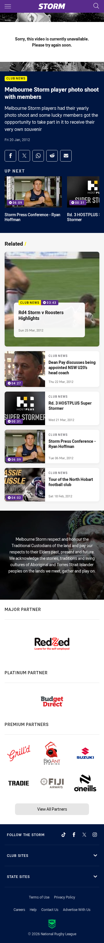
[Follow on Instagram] (94, 834)
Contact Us (49, 909)
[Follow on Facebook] (74, 834)
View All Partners (52, 809)
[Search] (96, 6)
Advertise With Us (76, 909)
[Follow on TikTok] (63, 834)
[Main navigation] (8, 6)
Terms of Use (39, 897)
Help (33, 909)
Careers (19, 909)
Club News (15, 79)
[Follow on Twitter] (84, 834)
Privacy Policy (64, 897)
